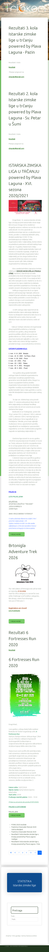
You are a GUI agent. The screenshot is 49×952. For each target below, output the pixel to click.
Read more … (17, 534)
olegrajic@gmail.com (16, 77)
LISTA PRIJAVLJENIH (16, 497)
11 (35, 853)
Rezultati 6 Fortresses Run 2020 (22, 638)
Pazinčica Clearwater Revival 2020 (23, 832)
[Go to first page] (11, 853)
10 (31, 853)
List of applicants (14, 611)
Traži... (13, 916)
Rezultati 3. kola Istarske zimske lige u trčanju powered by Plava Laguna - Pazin (25, 40)
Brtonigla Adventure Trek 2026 (23, 551)
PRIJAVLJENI (13, 812)
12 (40, 853)
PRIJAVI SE (12, 492)
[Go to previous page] (15, 853)
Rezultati (12, 67)
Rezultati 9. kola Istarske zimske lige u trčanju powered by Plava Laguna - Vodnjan (25, 836)
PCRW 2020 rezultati (18, 825)
